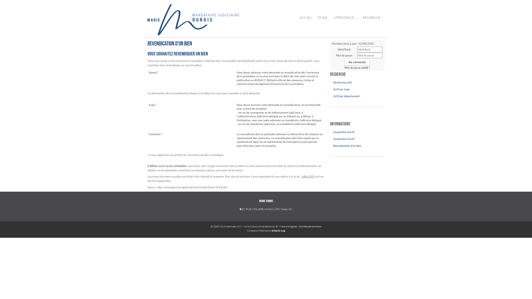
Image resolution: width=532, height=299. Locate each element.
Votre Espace (344, 17)
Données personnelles (310, 226)
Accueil (306, 17)
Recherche (372, 17)
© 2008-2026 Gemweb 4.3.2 (226, 226)
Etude (322, 17)
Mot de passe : (344, 55)
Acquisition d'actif (343, 132)
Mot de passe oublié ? (357, 67)
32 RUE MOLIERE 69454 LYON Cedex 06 (266, 209)
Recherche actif (342, 82)
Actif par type (341, 89)
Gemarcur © (271, 226)
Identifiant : (345, 49)
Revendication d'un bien (347, 145)
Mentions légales (288, 226)
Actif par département (346, 96)
